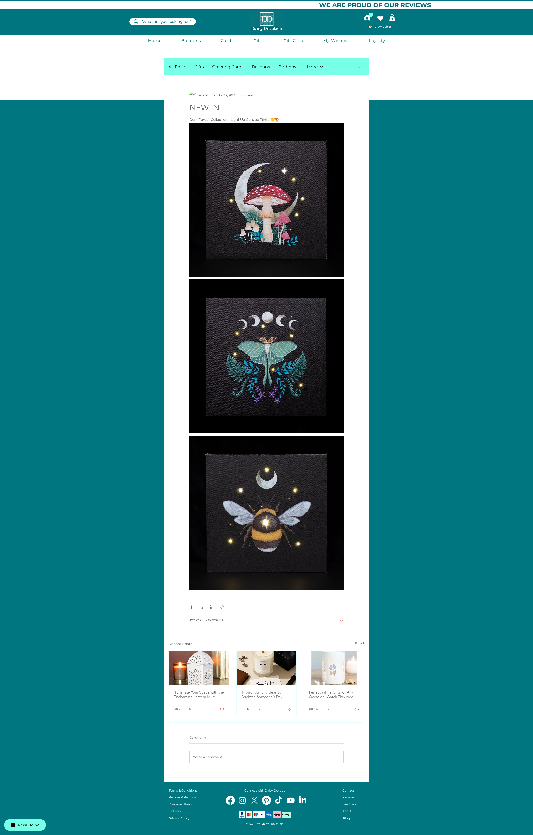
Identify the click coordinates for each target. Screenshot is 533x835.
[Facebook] (230, 800)
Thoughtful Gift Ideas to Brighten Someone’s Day (262, 694)
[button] (392, 17)
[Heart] (380, 18)
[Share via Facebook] (191, 607)
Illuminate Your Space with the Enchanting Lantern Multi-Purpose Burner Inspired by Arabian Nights (199, 694)
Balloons (261, 66)
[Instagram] (242, 800)
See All (359, 643)
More (312, 66)
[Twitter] (254, 800)
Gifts (199, 66)
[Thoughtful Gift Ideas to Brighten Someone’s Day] (267, 668)
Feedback (349, 804)
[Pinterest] (266, 800)
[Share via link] (222, 607)
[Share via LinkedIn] (212, 607)
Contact (348, 790)
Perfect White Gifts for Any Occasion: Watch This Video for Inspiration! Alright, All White (332, 694)
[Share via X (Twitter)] (202, 607)
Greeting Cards (228, 66)
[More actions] (341, 95)
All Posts (177, 66)
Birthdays (288, 66)
